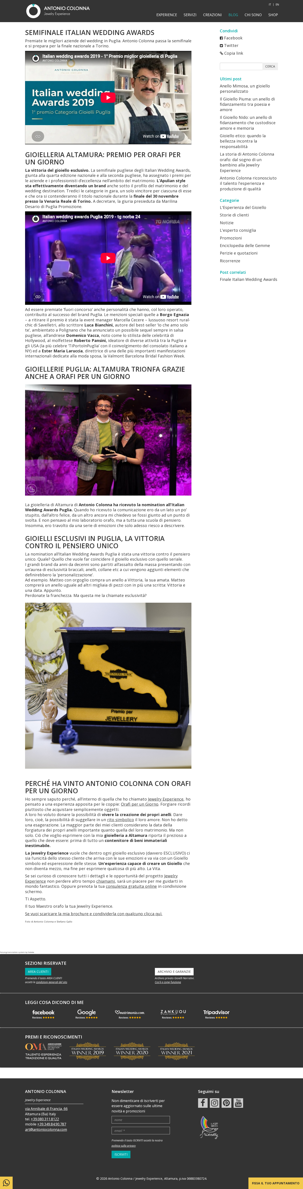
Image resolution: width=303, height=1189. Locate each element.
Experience (166, 14)
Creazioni (212, 14)
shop (273, 14)
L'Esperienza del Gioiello (243, 207)
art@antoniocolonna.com (46, 1129)
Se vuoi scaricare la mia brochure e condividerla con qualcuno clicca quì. (93, 913)
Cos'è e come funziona (168, 982)
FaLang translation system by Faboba (17, 952)
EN (277, 4)
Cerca (270, 66)
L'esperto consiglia (238, 230)
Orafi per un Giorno (139, 804)
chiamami (105, 881)
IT (270, 4)
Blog (233, 14)
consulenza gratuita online (131, 886)
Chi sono (253, 14)
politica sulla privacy (124, 1146)
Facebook (233, 38)
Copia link (233, 53)
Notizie (227, 222)
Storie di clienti (234, 215)
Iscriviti (121, 1154)
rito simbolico (120, 819)
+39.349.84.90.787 (51, 1124)
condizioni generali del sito (51, 982)
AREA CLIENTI (38, 971)
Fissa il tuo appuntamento (275, 1183)
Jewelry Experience (165, 799)
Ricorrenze (230, 260)
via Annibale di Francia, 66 (46, 1108)
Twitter (231, 45)
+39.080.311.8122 (45, 1119)
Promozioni (231, 238)
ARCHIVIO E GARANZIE (174, 971)
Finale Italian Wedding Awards (248, 279)
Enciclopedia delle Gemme (245, 245)
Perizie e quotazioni (239, 253)
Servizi (190, 14)
